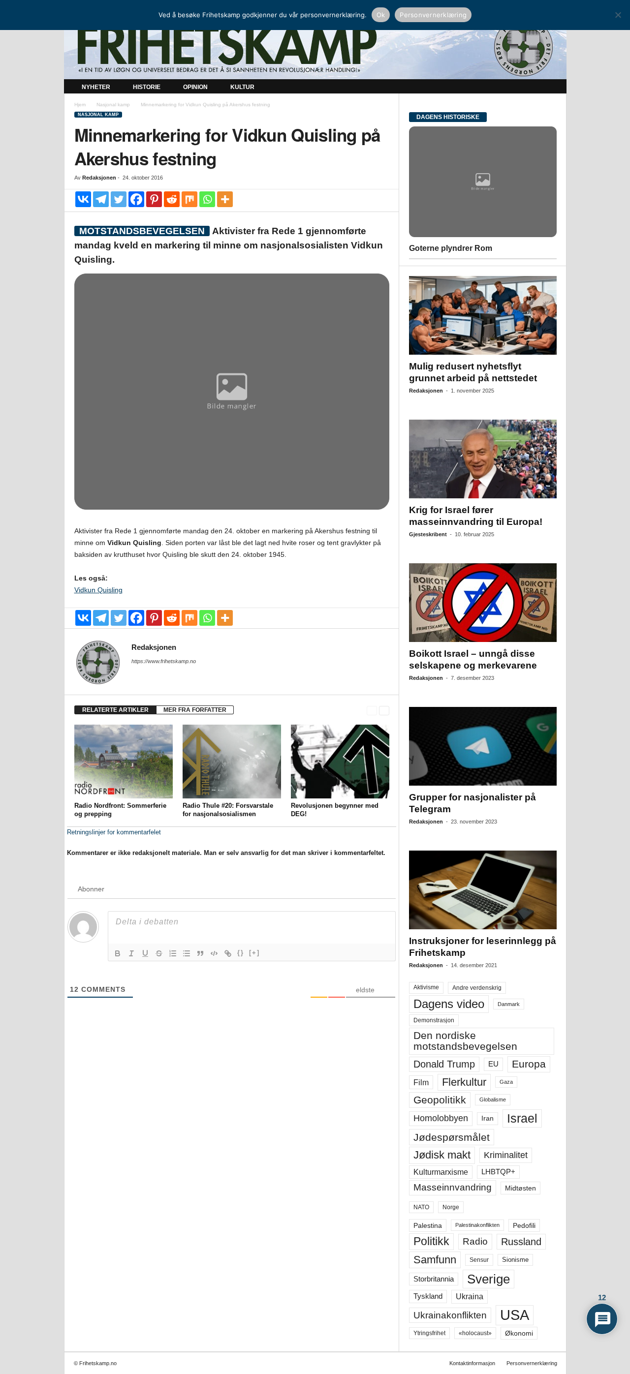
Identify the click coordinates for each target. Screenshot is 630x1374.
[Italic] (131, 953)
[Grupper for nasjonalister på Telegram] (483, 746)
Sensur (479, 1259)
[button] (552, 87)
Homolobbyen (440, 1118)
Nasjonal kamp (113, 104)
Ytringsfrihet (429, 1333)
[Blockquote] (200, 953)
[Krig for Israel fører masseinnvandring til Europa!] (483, 459)
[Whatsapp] (207, 199)
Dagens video (448, 1003)
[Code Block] (214, 953)
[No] (618, 15)
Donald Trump (444, 1064)
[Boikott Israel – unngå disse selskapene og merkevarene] (483, 602)
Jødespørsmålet (451, 1137)
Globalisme (492, 1099)
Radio (475, 1241)
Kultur (242, 87)
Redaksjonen (99, 178)
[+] (254, 952)
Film (421, 1082)
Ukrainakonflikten (450, 1315)
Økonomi (519, 1333)
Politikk (431, 1241)
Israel (522, 1118)
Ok (381, 15)
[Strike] (159, 953)
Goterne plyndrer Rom (450, 248)
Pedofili (524, 1225)
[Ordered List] (173, 953)
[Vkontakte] (83, 199)
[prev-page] (372, 710)
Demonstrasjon (433, 1020)
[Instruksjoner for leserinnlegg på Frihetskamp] (483, 890)
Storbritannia (433, 1279)
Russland (521, 1241)
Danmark (509, 1004)
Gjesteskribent (428, 534)
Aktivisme (426, 987)
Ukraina (469, 1296)
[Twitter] (118, 199)
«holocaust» (475, 1333)
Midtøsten (520, 1188)
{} (240, 952)
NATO (421, 1207)
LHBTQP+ (498, 1171)
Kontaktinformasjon (472, 1363)
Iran (487, 1118)
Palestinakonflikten (477, 1225)
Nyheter (96, 87)
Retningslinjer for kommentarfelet (114, 832)
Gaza (506, 1082)
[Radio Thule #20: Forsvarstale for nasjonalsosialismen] (232, 761)
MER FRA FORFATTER (194, 709)
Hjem (80, 104)
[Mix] (189, 199)
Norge (450, 1207)
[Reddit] (172, 199)
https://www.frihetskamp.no (163, 661)
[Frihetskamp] (315, 47)
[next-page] (384, 710)
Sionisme (515, 1259)
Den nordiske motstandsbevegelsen (465, 1041)
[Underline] (145, 953)
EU (493, 1064)
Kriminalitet (506, 1155)
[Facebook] (136, 199)
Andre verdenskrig (477, 987)
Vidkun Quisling (98, 590)
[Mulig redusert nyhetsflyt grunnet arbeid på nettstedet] (483, 315)
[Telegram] (101, 199)
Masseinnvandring (452, 1187)
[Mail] (137, 675)
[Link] (228, 953)
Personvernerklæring (531, 1363)
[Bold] (118, 953)
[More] (225, 199)
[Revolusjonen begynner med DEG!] (340, 761)
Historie (146, 87)
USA (514, 1315)
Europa (529, 1063)
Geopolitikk (439, 1099)
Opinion (195, 87)
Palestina (427, 1225)
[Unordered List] (186, 953)
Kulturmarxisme (440, 1172)
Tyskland (427, 1296)
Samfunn (434, 1259)
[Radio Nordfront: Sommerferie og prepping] (123, 761)
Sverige (488, 1279)
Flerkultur (464, 1082)
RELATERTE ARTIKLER (115, 709)
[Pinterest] (154, 199)
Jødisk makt (442, 1155)
